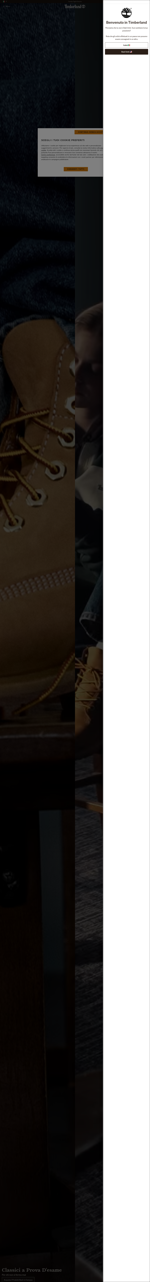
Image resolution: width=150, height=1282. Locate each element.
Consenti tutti (75, 169)
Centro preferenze (48, 155)
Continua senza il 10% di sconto (89, 657)
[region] (76, 152)
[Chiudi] (105, 611)
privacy (103, 148)
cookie (43, 150)
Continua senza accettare (93, 132)
